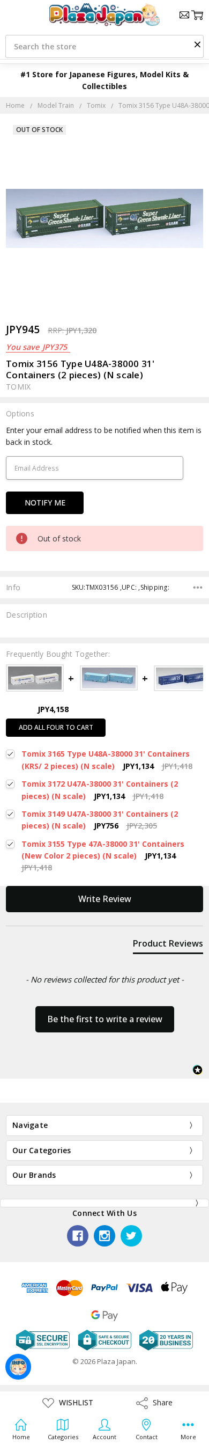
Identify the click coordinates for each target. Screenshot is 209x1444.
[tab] (168, 945)
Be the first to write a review (104, 1019)
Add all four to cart (56, 727)
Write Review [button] (104, 899)
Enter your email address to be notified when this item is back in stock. (103, 436)
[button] (197, 44)
